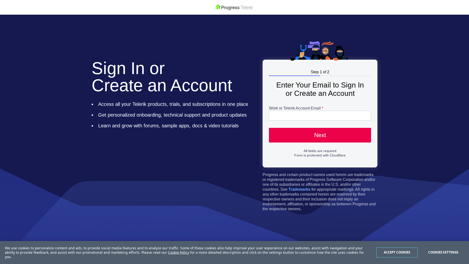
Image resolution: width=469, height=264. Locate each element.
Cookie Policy (178, 252)
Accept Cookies (397, 252)
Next (320, 135)
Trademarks (299, 189)
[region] (234, 252)
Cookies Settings (443, 252)
